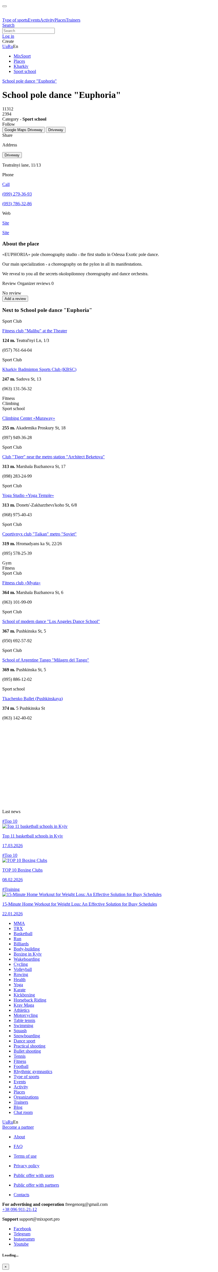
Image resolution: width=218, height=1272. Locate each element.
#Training (11, 889)
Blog (18, 1107)
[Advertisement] (109, 765)
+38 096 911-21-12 (19, 1209)
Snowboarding (27, 1035)
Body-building (27, 948)
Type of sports (15, 20)
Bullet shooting (27, 1051)
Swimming (23, 1025)
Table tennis (24, 1020)
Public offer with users (34, 1175)
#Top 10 (9, 821)
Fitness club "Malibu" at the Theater (34, 330)
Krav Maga (24, 1005)
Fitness (20, 1061)
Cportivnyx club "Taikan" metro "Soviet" (39, 534)
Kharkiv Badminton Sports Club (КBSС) (39, 369)
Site (5, 232)
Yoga (18, 984)
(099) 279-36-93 (17, 194)
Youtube (21, 1244)
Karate (20, 989)
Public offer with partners (36, 1185)
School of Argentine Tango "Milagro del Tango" (45, 660)
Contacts (21, 1194)
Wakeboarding (27, 959)
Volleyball (23, 969)
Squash (20, 1030)
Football (21, 1066)
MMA (19, 923)
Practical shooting (29, 1046)
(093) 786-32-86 (17, 203)
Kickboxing (24, 994)
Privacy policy (26, 1165)
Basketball (23, 933)
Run (17, 938)
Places (60, 20)
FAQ (18, 1146)
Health (20, 979)
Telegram (22, 1233)
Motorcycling (26, 1015)
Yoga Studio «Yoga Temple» (28, 495)
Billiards (21, 943)
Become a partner (18, 1127)
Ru (10, 46)
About (19, 1136)
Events (34, 20)
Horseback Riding (30, 1000)
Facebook (22, 1228)
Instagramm (24, 1239)
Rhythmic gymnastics (33, 1071)
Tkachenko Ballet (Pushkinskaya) (32, 698)
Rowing (21, 974)
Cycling (21, 964)
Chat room (23, 1112)
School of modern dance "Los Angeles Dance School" (51, 621)
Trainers (73, 20)
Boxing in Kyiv (28, 954)
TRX (18, 928)
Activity (47, 20)
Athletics (22, 1010)
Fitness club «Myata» (21, 582)
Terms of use (25, 1156)
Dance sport (24, 1040)
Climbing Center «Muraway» (28, 418)
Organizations (26, 1097)
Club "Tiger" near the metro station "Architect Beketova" (53, 456)
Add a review (15, 299)
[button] (8, 36)
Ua (5, 46)
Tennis (20, 1056)
